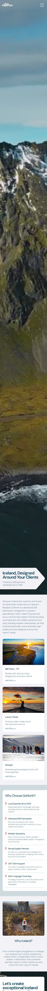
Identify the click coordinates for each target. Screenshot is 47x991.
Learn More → (10, 680)
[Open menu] (42, 5)
